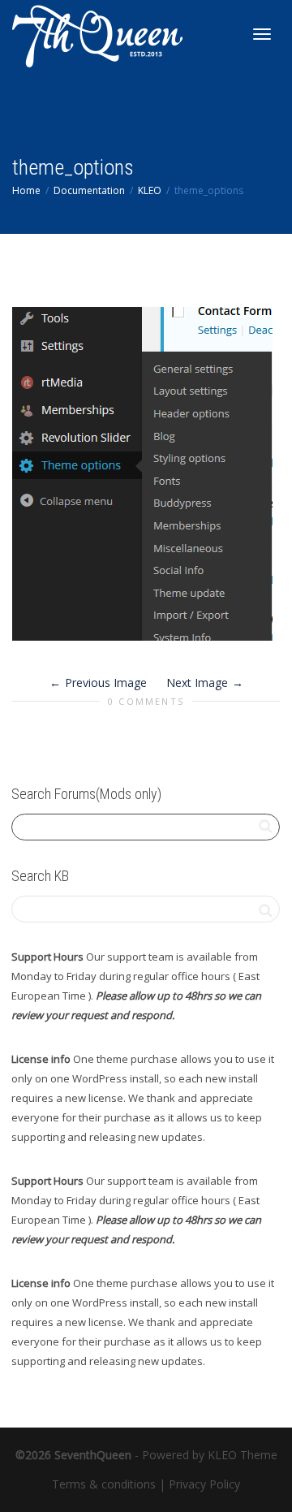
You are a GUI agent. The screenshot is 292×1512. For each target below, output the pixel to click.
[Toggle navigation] (262, 34)
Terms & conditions (104, 1484)
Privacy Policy (204, 1484)
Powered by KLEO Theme (209, 1454)
